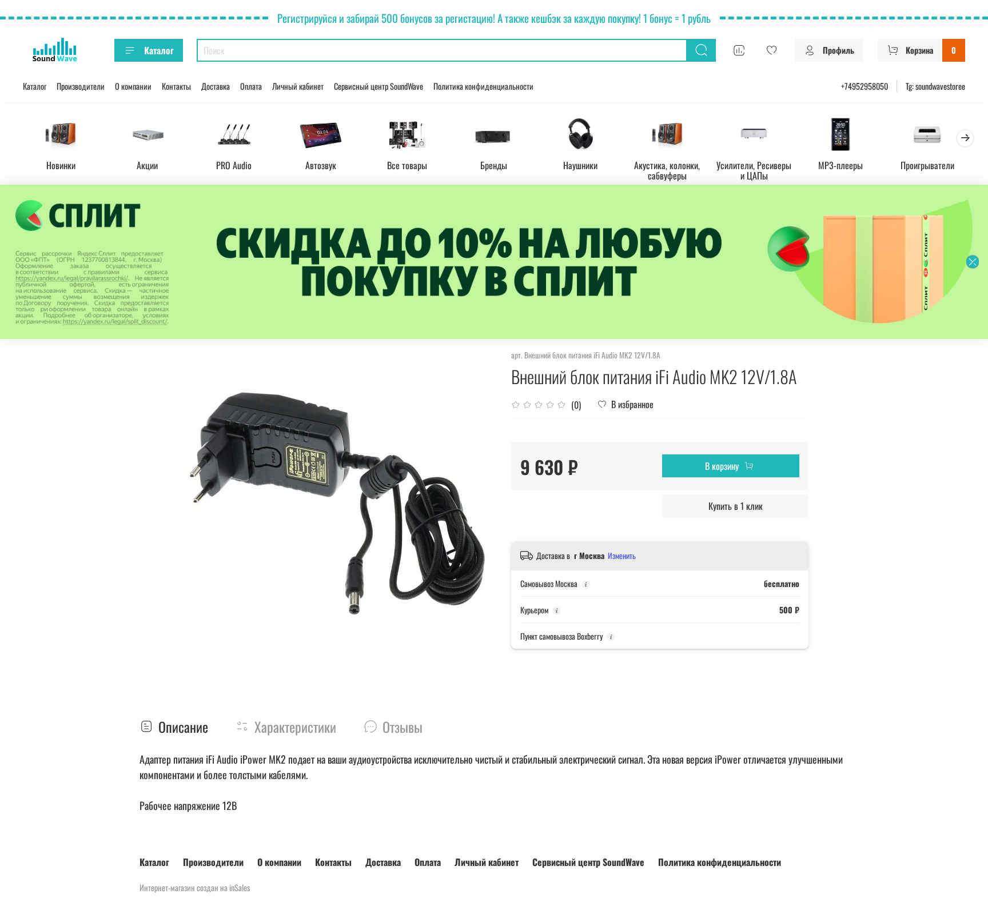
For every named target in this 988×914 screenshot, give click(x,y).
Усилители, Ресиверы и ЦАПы (753, 170)
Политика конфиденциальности (483, 86)
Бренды (493, 164)
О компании (133, 86)
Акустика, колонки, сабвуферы (667, 170)
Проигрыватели (927, 164)
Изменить (622, 555)
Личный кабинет (298, 86)
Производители (81, 86)
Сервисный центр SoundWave (378, 86)
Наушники (580, 164)
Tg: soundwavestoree (935, 86)
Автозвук (320, 164)
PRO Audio (234, 164)
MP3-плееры (840, 164)
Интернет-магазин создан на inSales (195, 887)
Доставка (215, 86)
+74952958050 (864, 86)
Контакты (176, 86)
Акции (147, 164)
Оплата (251, 86)
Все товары (407, 164)
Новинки (60, 164)
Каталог (158, 50)
